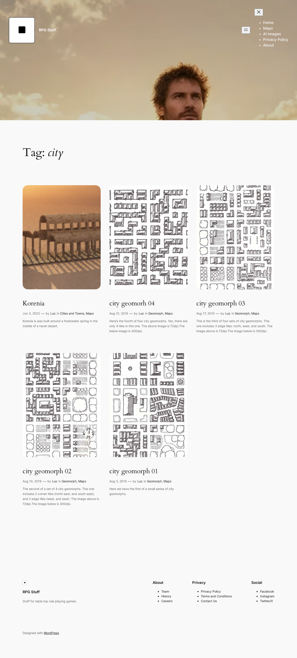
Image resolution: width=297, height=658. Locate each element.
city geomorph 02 (47, 471)
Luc (53, 313)
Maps (90, 313)
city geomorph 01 (133, 471)
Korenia (34, 304)
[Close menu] (258, 12)
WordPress (51, 633)
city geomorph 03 (220, 304)
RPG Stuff (47, 30)
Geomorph (155, 313)
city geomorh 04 (132, 304)
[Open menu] (246, 30)
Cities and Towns (72, 313)
